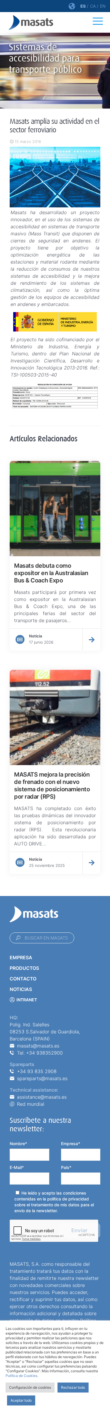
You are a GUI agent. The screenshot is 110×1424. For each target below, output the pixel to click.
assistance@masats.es (42, 1097)
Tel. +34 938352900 (40, 1053)
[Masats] (31, 22)
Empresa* (70, 1143)
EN (103, 6)
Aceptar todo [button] (21, 1400)
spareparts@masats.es (42, 1078)
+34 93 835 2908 (37, 1071)
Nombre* (18, 1143)
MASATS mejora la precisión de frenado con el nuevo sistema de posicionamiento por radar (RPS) (52, 785)
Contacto (23, 979)
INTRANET (26, 999)
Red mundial (30, 1104)
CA (93, 6)
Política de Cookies (21, 1375)
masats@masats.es (38, 1046)
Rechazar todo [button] (73, 1387)
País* (66, 1167)
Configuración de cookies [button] (30, 1387)
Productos (24, 968)
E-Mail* (17, 1167)
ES (83, 6)
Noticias (21, 989)
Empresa (21, 957)
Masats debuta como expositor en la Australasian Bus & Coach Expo (51, 573)
